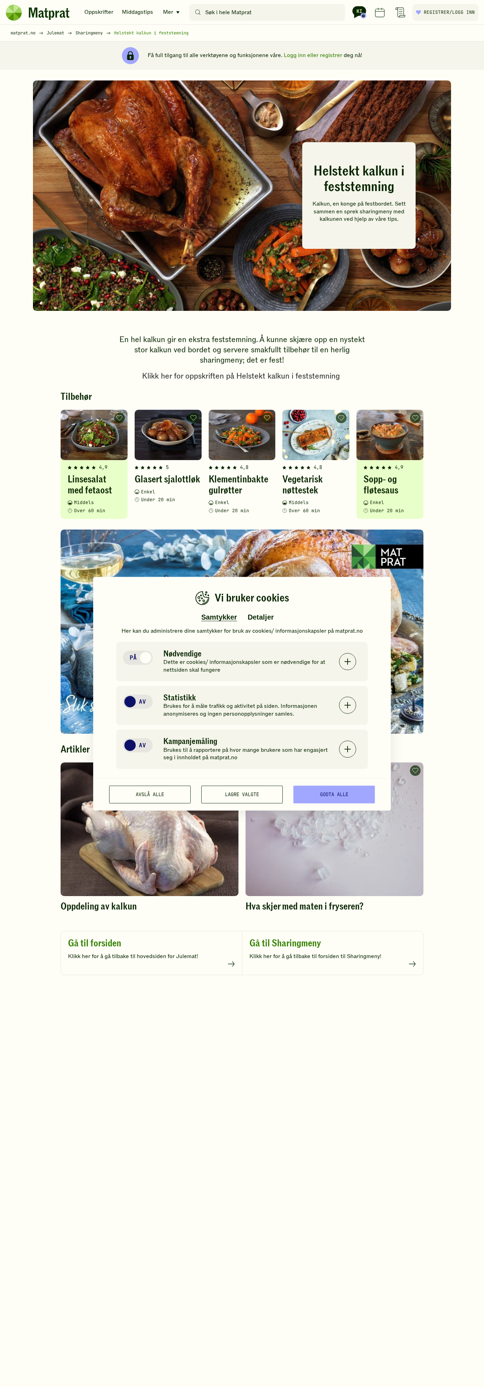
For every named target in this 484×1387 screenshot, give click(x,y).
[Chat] (359, 12)
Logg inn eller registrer (313, 55)
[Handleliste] (400, 12)
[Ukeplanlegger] (379, 12)
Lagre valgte (242, 794)
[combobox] (268, 12)
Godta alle (334, 794)
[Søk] (198, 12)
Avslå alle (150, 794)
